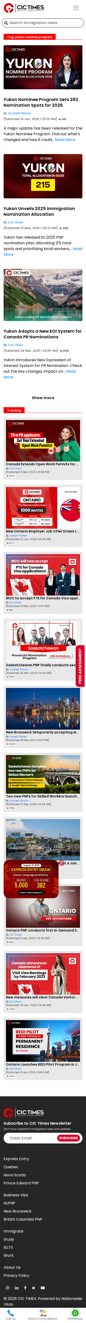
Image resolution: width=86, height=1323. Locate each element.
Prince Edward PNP (21, 1183)
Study (9, 1239)
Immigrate (13, 1231)
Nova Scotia (15, 1175)
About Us (12, 1267)
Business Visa (16, 1195)
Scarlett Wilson (19, 113)
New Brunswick (18, 1211)
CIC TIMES (27, 1298)
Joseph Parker (18, 535)
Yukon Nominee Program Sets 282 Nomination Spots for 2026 (41, 102)
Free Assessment (80, 666)
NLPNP (9, 1203)
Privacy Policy (16, 1275)
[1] (6, 23)
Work (9, 1255)
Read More (65, 139)
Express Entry (16, 1159)
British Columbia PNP (23, 1219)
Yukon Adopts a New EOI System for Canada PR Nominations (43, 334)
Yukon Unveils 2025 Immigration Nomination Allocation (39, 211)
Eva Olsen (15, 222)
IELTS (8, 1247)
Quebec (11, 1167)
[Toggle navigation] (75, 7)
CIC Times (16, 935)
